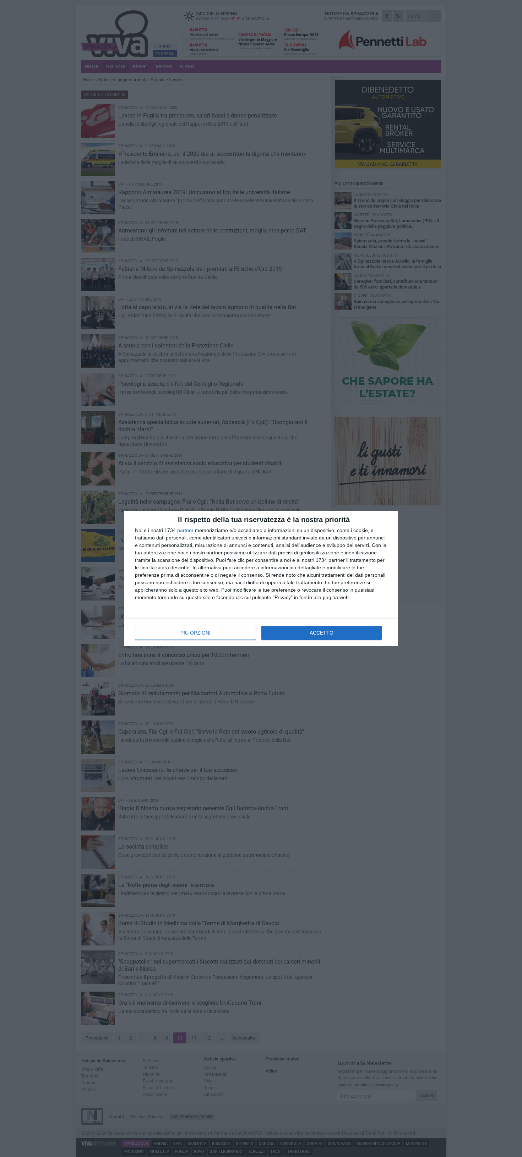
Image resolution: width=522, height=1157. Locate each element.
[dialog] (261, 578)
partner (185, 530)
